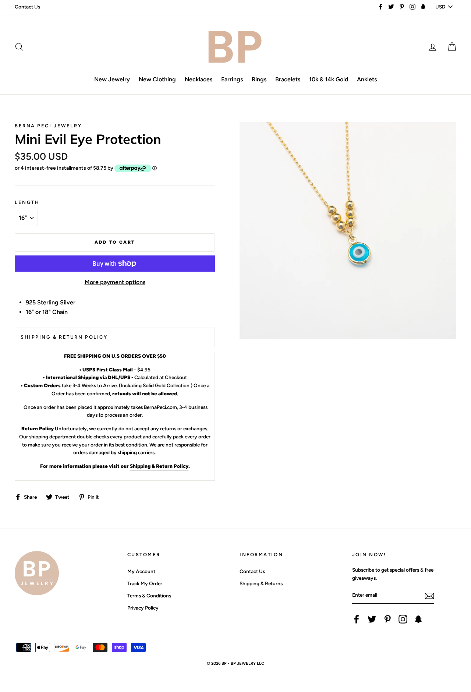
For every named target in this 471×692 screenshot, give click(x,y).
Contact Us (27, 7)
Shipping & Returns (261, 583)
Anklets (367, 79)
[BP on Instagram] (403, 619)
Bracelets (287, 79)
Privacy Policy (143, 608)
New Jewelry (112, 79)
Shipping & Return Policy (159, 466)
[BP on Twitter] (372, 619)
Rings (259, 79)
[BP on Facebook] (356, 619)
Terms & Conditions (149, 596)
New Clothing (157, 79)
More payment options (115, 282)
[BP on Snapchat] (418, 619)
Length (27, 202)
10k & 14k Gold (328, 79)
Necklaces (198, 79)
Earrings (232, 79)
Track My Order (144, 583)
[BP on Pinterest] (387, 619)
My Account (141, 571)
